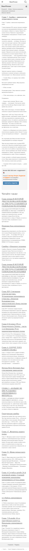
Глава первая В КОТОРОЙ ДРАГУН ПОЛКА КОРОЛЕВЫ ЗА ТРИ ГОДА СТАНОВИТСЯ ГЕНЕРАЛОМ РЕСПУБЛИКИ (14, 202)
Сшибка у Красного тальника (14, 246)
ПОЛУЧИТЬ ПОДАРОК (10, 183)
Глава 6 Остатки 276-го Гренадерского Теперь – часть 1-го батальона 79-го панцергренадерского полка (14, 327)
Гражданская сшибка (10, 413)
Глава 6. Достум (6, 549)
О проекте (10, 544)
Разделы (17, 544)
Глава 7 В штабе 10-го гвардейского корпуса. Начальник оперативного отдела (12, 522)
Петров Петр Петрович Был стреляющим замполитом (13, 369)
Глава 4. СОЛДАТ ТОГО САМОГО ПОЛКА (12, 348)
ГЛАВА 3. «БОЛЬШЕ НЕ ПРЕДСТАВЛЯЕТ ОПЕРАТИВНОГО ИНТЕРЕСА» (12, 392)
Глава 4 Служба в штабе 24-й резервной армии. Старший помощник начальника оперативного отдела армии (14, 476)
